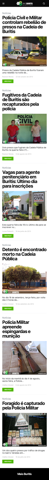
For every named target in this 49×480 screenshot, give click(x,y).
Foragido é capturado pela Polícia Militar (23, 405)
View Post (8, 81)
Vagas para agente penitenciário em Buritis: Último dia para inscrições (21, 179)
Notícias (6, 13)
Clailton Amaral (7, 304)
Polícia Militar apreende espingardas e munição (16, 329)
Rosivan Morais (7, 77)
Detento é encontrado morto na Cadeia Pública (24, 254)
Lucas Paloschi (7, 231)
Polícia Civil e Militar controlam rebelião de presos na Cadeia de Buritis (24, 24)
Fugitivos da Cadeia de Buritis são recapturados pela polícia (21, 101)
